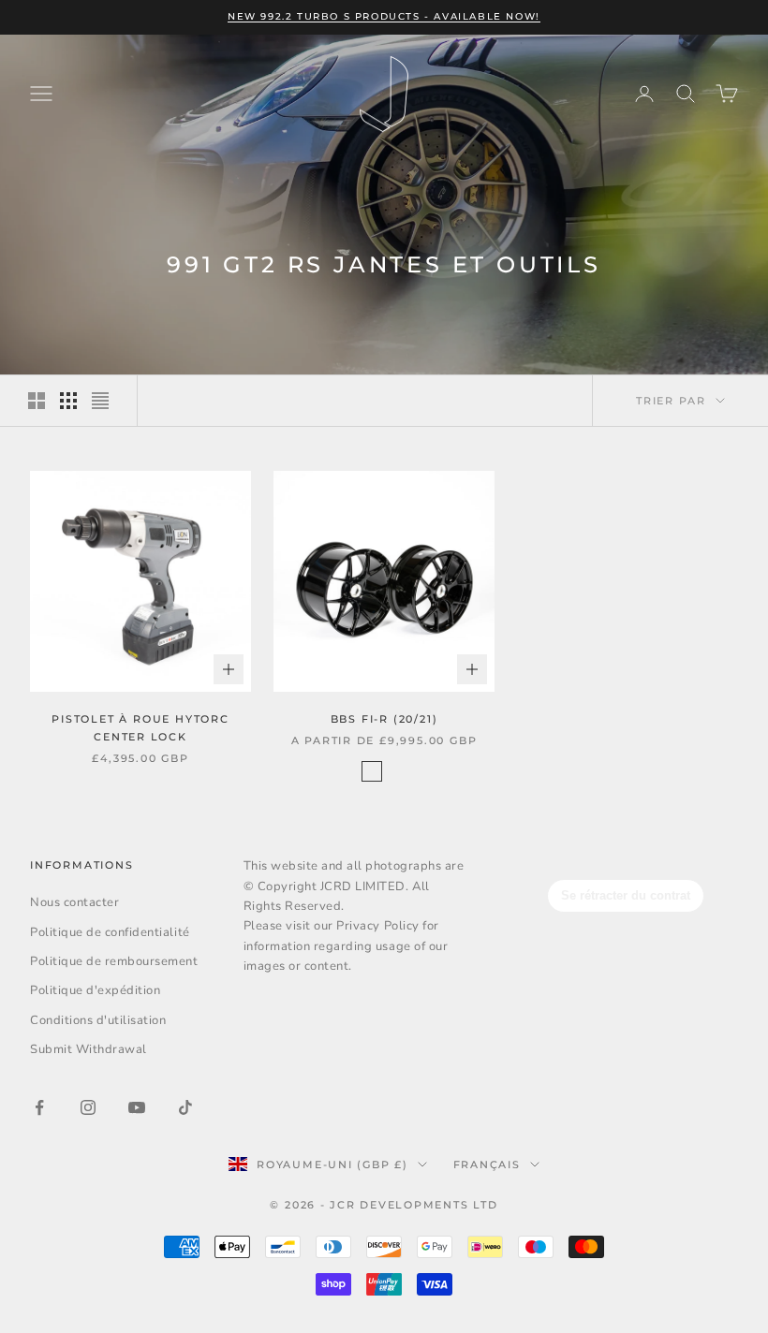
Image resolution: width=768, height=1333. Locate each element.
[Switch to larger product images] (36, 400)
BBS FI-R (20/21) (384, 718)
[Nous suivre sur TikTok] (185, 1107)
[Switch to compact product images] (100, 400)
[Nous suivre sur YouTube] (136, 1107)
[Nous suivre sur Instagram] (88, 1107)
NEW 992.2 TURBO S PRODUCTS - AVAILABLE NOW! (384, 16)
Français (487, 1164)
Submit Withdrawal (88, 1049)
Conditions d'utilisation (98, 1020)
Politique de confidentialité (110, 932)
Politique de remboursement (114, 961)
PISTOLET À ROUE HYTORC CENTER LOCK (140, 727)
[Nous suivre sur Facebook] (39, 1107)
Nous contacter (74, 902)
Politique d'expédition (95, 990)
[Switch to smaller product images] (68, 400)
